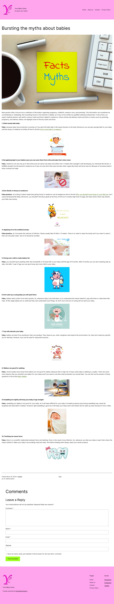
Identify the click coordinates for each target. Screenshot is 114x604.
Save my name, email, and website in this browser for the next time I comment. (35, 554)
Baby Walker (22, 376)
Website (8, 545)
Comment (9, 508)
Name (8, 529)
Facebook (107, 580)
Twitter (106, 586)
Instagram (107, 583)
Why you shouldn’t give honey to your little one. (92, 194)
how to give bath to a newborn (50, 129)
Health (20, 476)
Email (8, 537)
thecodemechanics (21, 591)
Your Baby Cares (20, 8)
